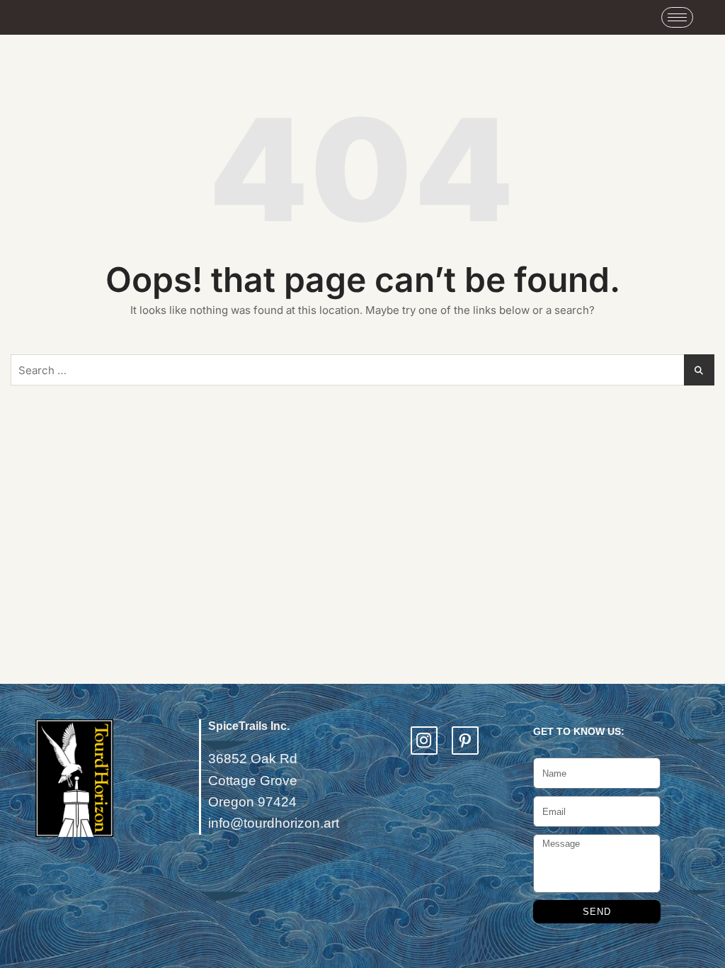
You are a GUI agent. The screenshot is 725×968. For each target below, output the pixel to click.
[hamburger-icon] (677, 17)
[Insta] (424, 740)
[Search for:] (362, 369)
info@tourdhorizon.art (273, 823)
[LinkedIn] (465, 740)
